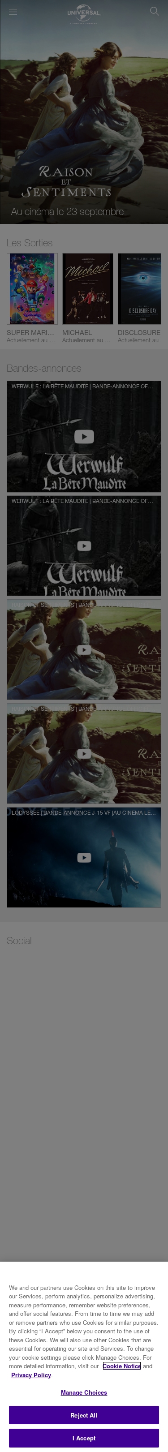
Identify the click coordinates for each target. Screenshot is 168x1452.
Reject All (83, 1415)
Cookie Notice (122, 1366)
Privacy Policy (31, 1374)
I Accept (84, 1438)
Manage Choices (84, 1392)
